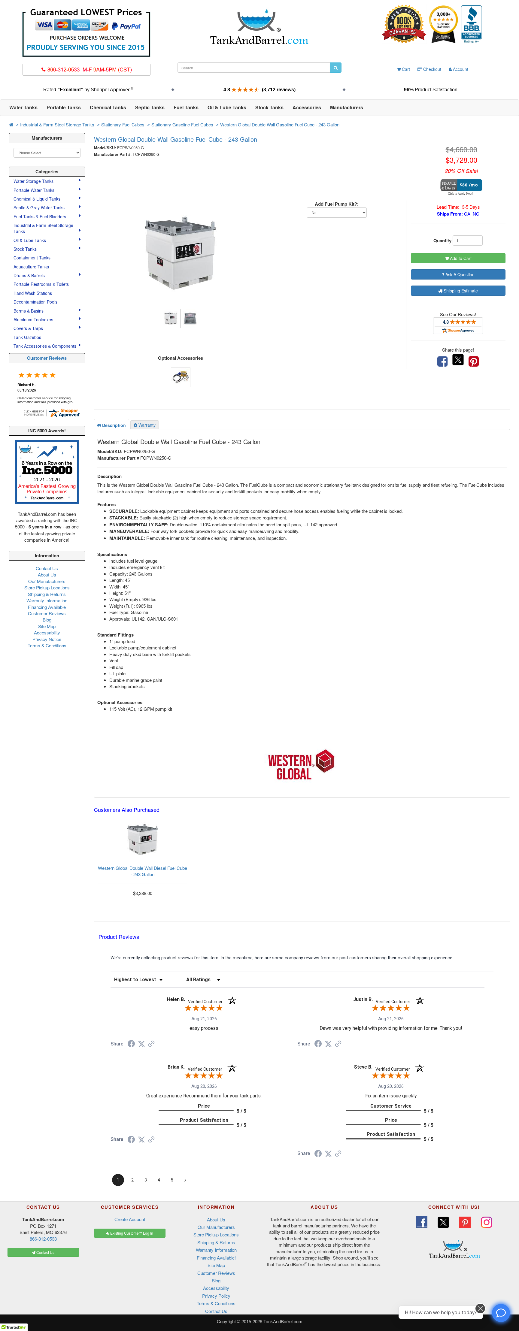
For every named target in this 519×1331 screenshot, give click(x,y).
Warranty (146, 425)
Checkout (431, 69)
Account (460, 69)
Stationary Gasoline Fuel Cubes (182, 124)
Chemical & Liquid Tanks (38, 199)
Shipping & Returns (47, 594)
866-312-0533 (43, 1239)
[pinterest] (473, 361)
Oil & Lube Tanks (30, 240)
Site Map (47, 626)
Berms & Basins (29, 311)
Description (113, 425)
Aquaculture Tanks (31, 267)
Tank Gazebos (27, 337)
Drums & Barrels (30, 275)
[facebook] (442, 361)
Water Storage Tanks (34, 181)
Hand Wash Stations (33, 293)
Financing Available (47, 607)
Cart (405, 69)
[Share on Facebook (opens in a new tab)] (131, 1044)
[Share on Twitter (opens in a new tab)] (141, 1044)
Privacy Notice (46, 639)
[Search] (335, 67)
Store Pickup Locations (47, 587)
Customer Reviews (47, 358)
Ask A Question (459, 274)
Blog (47, 619)
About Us (47, 574)
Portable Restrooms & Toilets (41, 284)
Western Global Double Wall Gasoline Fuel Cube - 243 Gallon (279, 124)
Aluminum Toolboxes (34, 319)
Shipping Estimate (460, 291)
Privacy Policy (216, 1296)
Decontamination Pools (35, 302)
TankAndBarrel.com (282, 1321)
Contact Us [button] (44, 1252)
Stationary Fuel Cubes (122, 124)
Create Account (129, 1219)
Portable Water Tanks (35, 190)
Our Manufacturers (46, 581)
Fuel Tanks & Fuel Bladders (40, 216)
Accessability (47, 632)
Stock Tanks (26, 249)
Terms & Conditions (47, 645)
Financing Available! (216, 1257)
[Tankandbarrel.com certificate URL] (51, 412)
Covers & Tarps (29, 328)
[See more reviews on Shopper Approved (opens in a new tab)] (151, 1044)
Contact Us (47, 568)
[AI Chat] (501, 1313)
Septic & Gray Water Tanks (40, 207)
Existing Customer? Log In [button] (131, 1233)
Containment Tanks (32, 258)
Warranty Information (46, 600)
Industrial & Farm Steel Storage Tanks (57, 124)
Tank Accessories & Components (45, 346)
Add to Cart (460, 258)
